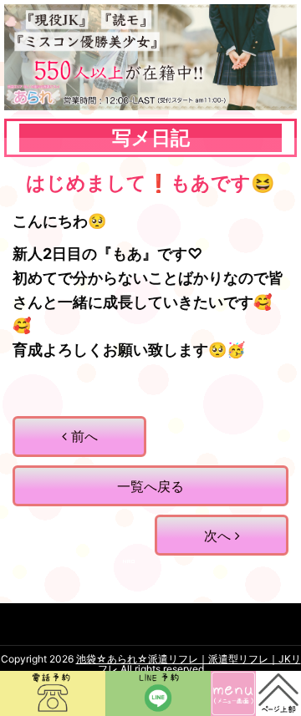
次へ (219, 535)
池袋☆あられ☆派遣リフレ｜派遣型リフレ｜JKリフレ (188, 664)
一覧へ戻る (150, 486)
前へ (82, 436)
